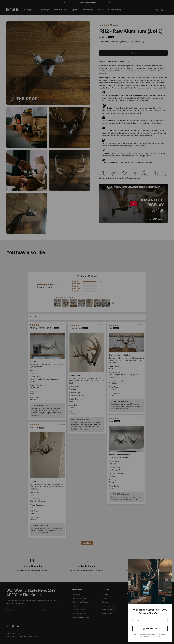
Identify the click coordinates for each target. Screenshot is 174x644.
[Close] (168, 563)
